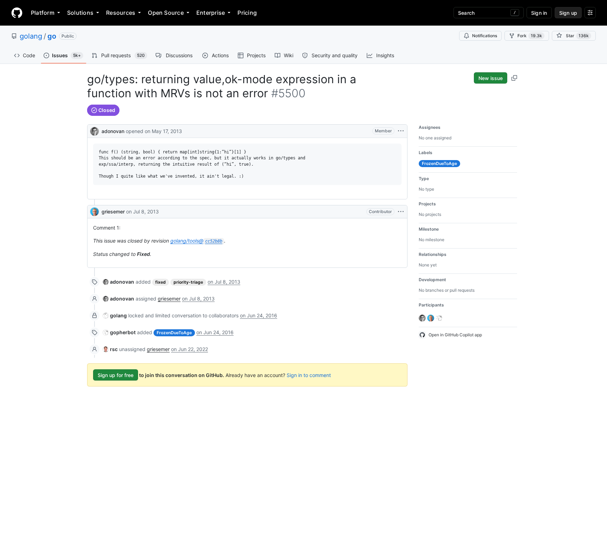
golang (31, 36)
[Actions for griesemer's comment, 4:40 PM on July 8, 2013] (401, 212)
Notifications (484, 35)
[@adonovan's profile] (94, 130)
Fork (529, 35)
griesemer (113, 211)
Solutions (80, 12)
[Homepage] (16, 12)
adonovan (113, 131)
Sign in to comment (309, 375)
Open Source (166, 12)
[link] (118, 281)
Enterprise (210, 12)
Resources (120, 12)
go (51, 36)
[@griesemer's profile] (94, 211)
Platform (42, 12)
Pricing (247, 12)
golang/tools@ (196, 241)
